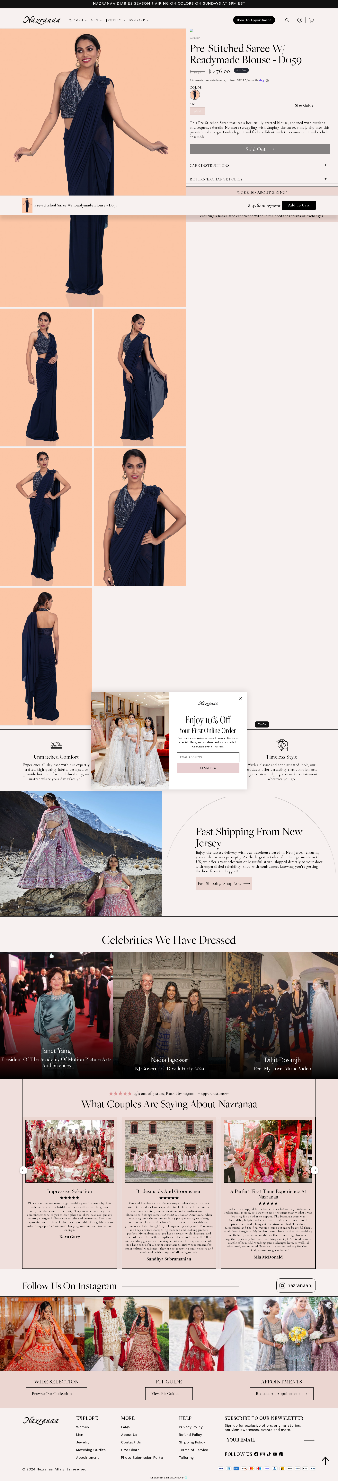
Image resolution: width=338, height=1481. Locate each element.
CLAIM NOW (208, 768)
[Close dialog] (240, 698)
